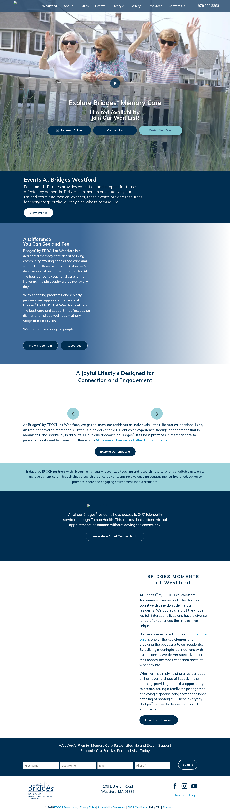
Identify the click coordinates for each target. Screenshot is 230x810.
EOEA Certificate (137, 807)
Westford (49, 6)
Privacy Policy (88, 807)
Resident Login (185, 795)
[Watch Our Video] (115, 83)
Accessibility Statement (112, 807)
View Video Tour (40, 345)
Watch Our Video (160, 130)
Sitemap (167, 807)
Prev (73, 414)
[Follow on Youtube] (192, 784)
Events (100, 6)
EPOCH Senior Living (66, 807)
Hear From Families (158, 720)
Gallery (136, 6)
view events (38, 212)
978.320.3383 (208, 6)
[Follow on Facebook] (173, 784)
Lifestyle (118, 6)
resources (74, 345)
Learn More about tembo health (115, 536)
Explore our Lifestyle (115, 451)
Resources (154, 6)
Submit (188, 764)
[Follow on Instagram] (183, 784)
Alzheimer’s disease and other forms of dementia (135, 440)
